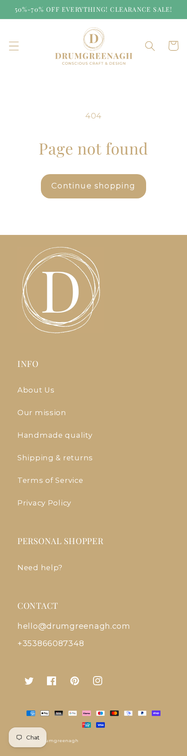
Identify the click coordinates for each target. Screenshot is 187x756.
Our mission (42, 412)
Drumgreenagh (59, 740)
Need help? (40, 567)
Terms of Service (50, 480)
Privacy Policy (44, 502)
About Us (36, 390)
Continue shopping (93, 186)
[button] (14, 45)
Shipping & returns (55, 457)
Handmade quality (55, 435)
